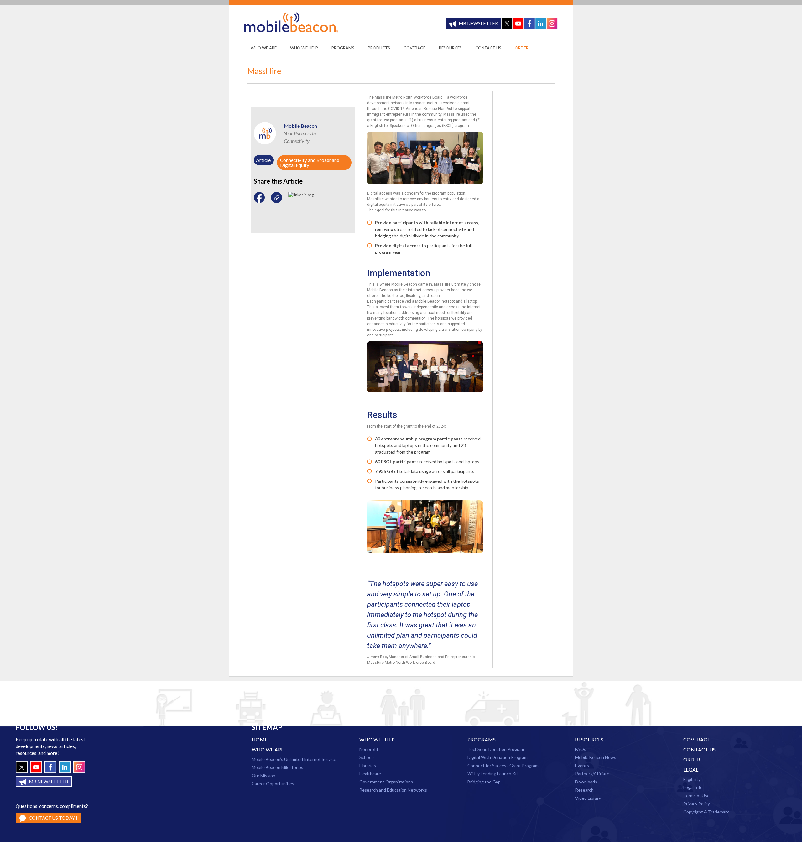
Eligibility (691, 779)
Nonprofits (370, 749)
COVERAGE (696, 739)
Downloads (586, 781)
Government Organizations (386, 781)
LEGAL (690, 769)
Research (584, 790)
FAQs (580, 749)
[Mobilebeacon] (291, 24)
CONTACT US (699, 749)
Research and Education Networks (393, 790)
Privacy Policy (696, 803)
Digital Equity (294, 165)
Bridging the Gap (484, 781)
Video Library (588, 798)
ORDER (691, 759)
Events (582, 765)
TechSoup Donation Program (495, 749)
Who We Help (377, 739)
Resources (589, 739)
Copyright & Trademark (706, 811)
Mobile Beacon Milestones (277, 767)
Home (260, 739)
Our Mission (263, 775)
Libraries (367, 765)
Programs (481, 739)
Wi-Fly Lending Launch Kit (492, 773)
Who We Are (268, 749)
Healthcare (370, 773)
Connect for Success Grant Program (503, 765)
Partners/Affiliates (593, 773)
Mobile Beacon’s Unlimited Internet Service (294, 759)
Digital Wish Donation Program (497, 757)
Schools (367, 757)
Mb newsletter (478, 23)
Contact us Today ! (53, 818)
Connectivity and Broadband (309, 160)
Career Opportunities (273, 783)
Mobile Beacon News (595, 757)
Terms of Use (696, 795)
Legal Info (693, 787)
